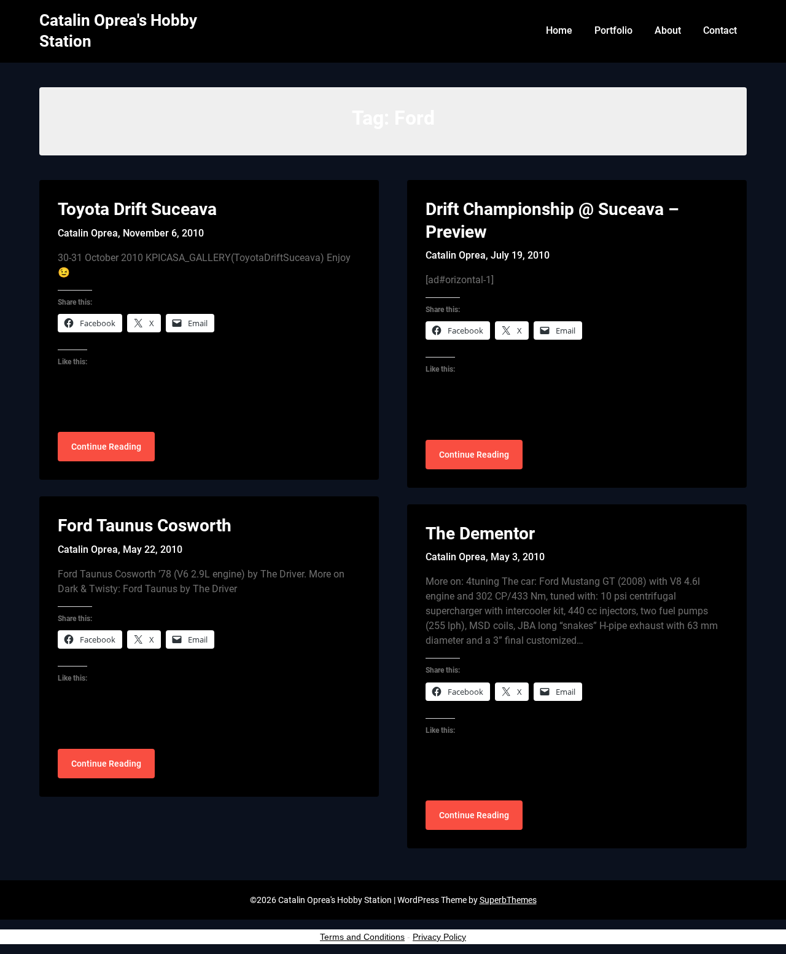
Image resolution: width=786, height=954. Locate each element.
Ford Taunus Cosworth (145, 525)
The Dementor (480, 533)
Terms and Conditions (362, 937)
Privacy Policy (439, 937)
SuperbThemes (508, 900)
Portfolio (613, 30)
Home (559, 30)
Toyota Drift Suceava (137, 209)
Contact (720, 30)
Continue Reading (106, 447)
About (668, 30)
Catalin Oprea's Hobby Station (118, 30)
